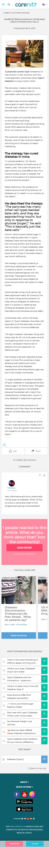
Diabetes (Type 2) (15, 759)
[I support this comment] (40, 475)
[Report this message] (44, 475)
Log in (35, 844)
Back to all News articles (17, 12)
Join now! (24, 547)
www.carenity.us (17, 827)
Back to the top (38, 768)
